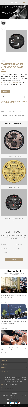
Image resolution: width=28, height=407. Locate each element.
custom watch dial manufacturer (9, 82)
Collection (7, 6)
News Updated (14, 271)
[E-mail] (3, 405)
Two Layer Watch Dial (14, 156)
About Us (4, 364)
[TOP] (24, 405)
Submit (14, 259)
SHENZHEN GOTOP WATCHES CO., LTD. (11, 395)
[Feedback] (17, 405)
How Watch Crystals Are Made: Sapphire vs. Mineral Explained (13, 323)
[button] (3, 21)
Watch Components (15, 6)
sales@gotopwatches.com (10, 384)
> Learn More (4, 302)
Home (2, 6)
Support (3, 367)
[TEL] (10, 405)
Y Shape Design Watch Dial (7, 7)
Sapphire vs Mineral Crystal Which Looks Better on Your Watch (13, 296)
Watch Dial (23, 6)
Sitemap (9, 399)
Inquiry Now (5, 91)
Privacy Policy (16, 399)
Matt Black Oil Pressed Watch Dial (14, 219)
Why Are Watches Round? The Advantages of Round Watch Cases (14, 349)
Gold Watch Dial (14, 187)
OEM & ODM (5, 371)
